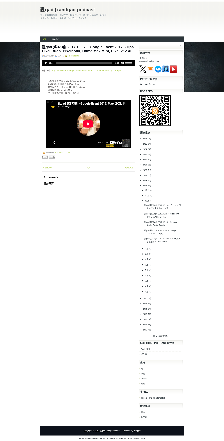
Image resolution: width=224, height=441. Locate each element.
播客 (61, 152)
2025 (145, 143)
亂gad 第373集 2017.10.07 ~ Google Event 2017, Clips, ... (160, 232)
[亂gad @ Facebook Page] (150, 72)
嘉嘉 (143, 383)
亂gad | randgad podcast (67, 9)
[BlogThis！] (46, 157)
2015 (145, 303)
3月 (147, 280)
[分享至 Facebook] (53, 157)
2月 (147, 286)
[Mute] (122, 62)
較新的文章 (47, 167)
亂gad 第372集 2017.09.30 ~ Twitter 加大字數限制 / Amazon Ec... (162, 240)
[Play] (45, 62)
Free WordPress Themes (95, 438)
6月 (147, 264)
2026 (145, 138)
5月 (147, 270)
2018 (145, 180)
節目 (56, 152)
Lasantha (121, 438)
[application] (88, 63)
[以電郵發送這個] (43, 157)
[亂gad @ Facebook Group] (158, 72)
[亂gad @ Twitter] (143, 72)
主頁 (44, 39)
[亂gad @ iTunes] (165, 72)
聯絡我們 (55, 39)
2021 (145, 164)
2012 (145, 319)
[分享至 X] (50, 157)
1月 (147, 291)
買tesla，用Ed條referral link (153, 397)
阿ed (143, 368)
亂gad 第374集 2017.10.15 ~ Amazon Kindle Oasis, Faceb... (160, 224)
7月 (147, 259)
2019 (145, 175)
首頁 (88, 167)
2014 (145, 308)
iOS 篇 (144, 354)
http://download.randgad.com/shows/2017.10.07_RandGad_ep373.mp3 (86, 70)
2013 (145, 313)
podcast (67, 152)
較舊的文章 (129, 167)
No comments (73, 56)
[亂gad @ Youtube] (173, 72)
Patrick (144, 378)
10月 (147, 200)
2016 (145, 298)
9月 (147, 248)
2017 (145, 185)
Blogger (159, 335)
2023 (145, 154)
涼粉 (143, 373)
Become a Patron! (147, 84)
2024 (145, 149)
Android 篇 (145, 349)
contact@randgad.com (149, 61)
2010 (145, 329)
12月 (147, 190)
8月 (147, 253)
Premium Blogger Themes (136, 438)
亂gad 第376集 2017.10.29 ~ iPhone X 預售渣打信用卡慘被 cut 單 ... (162, 207)
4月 (147, 275)
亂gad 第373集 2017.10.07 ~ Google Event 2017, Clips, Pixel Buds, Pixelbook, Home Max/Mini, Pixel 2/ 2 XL (88, 49)
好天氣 (144, 417)
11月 (147, 195)
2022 (145, 159)
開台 (143, 412)
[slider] (129, 62)
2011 (145, 324)
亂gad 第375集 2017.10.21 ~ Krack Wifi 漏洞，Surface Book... (161, 215)
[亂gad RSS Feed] (155, 125)
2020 (145, 170)
